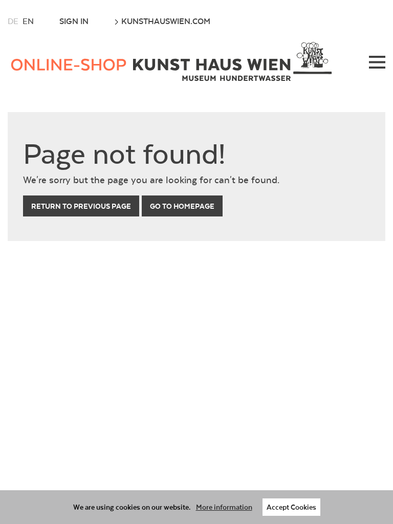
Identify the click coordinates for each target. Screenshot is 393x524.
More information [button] (224, 507)
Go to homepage (182, 206)
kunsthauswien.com (164, 21)
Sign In (74, 21)
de (13, 21)
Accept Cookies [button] (291, 507)
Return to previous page (81, 206)
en (28, 21)
